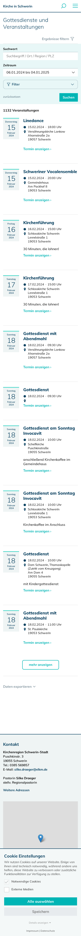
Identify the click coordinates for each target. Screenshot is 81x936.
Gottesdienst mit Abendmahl (39, 336)
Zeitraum (9, 65)
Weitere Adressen (16, 790)
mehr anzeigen (40, 665)
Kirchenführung (38, 222)
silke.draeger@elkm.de (30, 769)
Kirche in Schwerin (17, 6)
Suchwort (10, 49)
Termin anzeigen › (37, 149)
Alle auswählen (40, 901)
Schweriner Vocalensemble (50, 171)
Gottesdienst (36, 389)
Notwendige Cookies (26, 881)
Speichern (40, 911)
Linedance (33, 120)
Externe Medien (22, 889)
